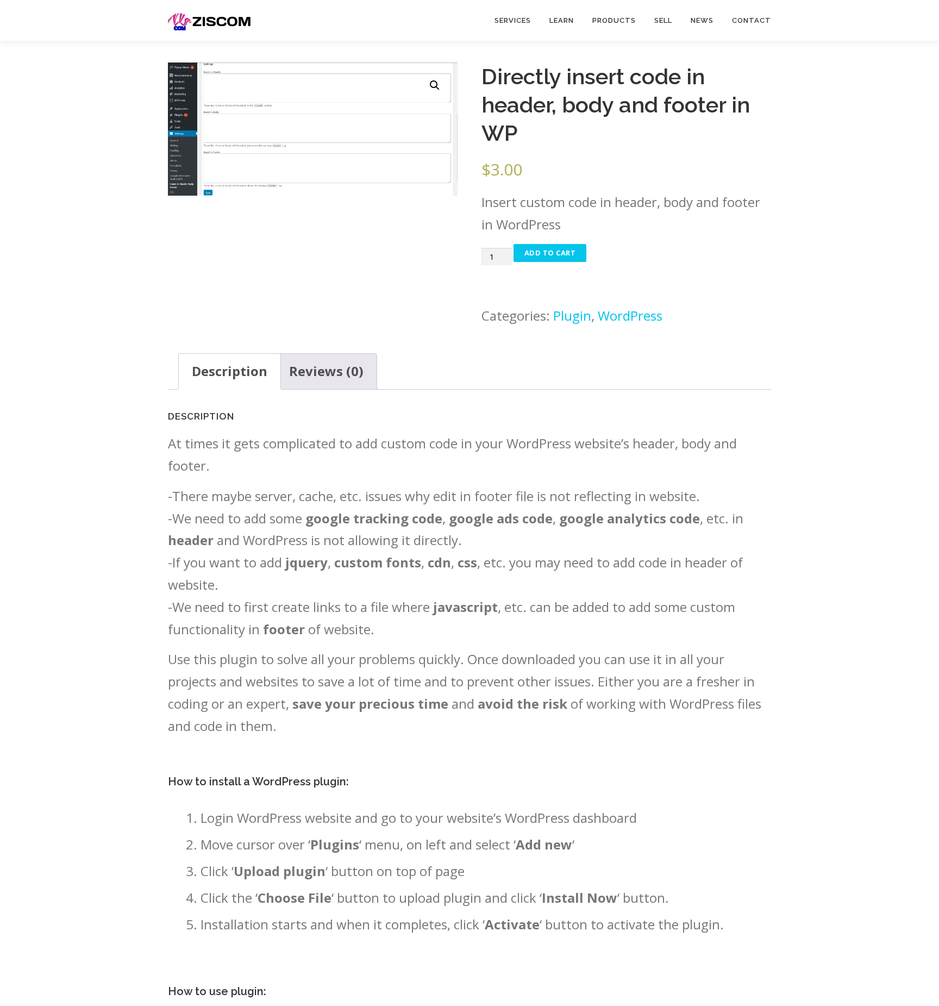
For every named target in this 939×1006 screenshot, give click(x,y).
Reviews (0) (326, 371)
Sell (663, 20)
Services (512, 20)
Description (229, 371)
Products (614, 20)
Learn (561, 20)
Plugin (572, 315)
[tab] (229, 371)
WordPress (630, 315)
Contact (751, 20)
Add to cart (550, 253)
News (702, 20)
